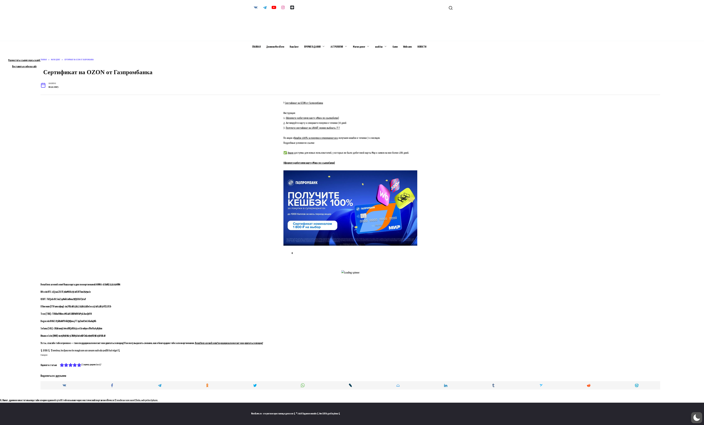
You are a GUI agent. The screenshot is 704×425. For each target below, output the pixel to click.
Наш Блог (294, 46)
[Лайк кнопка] (286, 253)
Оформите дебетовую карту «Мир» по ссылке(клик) (312, 118)
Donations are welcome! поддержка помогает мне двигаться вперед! (229, 343)
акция (44, 355)
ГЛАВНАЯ (256, 46)
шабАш (379, 46)
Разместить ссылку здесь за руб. (24, 60)
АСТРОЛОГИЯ (337, 46)
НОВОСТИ (421, 46)
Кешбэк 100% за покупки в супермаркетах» (316, 138)
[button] (696, 417)
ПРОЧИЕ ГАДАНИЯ (312, 46)
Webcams (407, 46)
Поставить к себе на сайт (24, 66)
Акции (291, 152)
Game (395, 46)
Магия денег (359, 46)
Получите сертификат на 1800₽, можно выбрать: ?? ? (313, 128)
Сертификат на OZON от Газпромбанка (304, 103)
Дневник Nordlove (275, 46)
